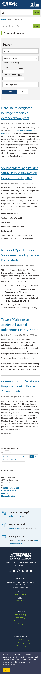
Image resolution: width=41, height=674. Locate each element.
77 (11, 456)
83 (35, 456)
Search (36, 13)
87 (16, 460)
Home (3, 19)
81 (27, 456)
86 (12, 460)
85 (8, 460)
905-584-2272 (20, 594)
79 (19, 456)
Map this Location (8, 496)
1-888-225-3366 (20, 600)
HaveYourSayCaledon (19, 640)
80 (23, 456)
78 (15, 456)
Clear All (22, 91)
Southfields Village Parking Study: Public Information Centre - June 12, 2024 (20, 173)
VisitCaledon (19, 646)
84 (4, 460)
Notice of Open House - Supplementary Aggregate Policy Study (20, 255)
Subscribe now (14, 528)
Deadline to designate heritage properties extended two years (16, 113)
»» (23, 460)
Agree (6, 670)
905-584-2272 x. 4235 (11, 488)
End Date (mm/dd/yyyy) (12, 74)
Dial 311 (12, 516)
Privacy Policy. (9, 665)
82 (31, 456)
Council (18, 540)
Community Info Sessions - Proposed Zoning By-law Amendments (20, 386)
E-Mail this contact (8, 490)
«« (3, 456)
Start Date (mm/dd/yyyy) (13, 68)
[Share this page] (18, 26)
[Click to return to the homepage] (9, 4)
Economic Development (19, 643)
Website (4, 493)
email (19, 516)
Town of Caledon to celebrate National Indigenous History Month (19, 324)
